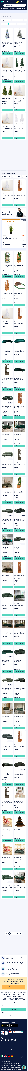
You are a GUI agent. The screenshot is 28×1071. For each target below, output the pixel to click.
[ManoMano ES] (12, 1056)
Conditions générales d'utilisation (16, 1067)
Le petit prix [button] (10, 221)
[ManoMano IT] (2, 1056)
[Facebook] (5, 1040)
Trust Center (4, 1067)
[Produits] (2, 5)
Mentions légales (5, 1065)
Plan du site (16, 1063)
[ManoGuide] (24, 1067)
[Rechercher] (5, 5)
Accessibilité (20, 1069)
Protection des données (15, 1065)
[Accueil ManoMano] (7, 1)
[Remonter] (22, 1056)
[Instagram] (12, 1040)
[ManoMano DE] (9, 1056)
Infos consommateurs (6, 1069)
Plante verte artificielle (6, 14)
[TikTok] (15, 1040)
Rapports (14, 1069)
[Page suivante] (20, 933)
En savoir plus (15, 1017)
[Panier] (24, 1)
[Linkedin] (2, 1040)
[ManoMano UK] (5, 1056)
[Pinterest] (9, 1040)
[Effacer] (24, 5)
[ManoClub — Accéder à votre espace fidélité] (17, 1)
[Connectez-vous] (21, 1)
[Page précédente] (7, 933)
